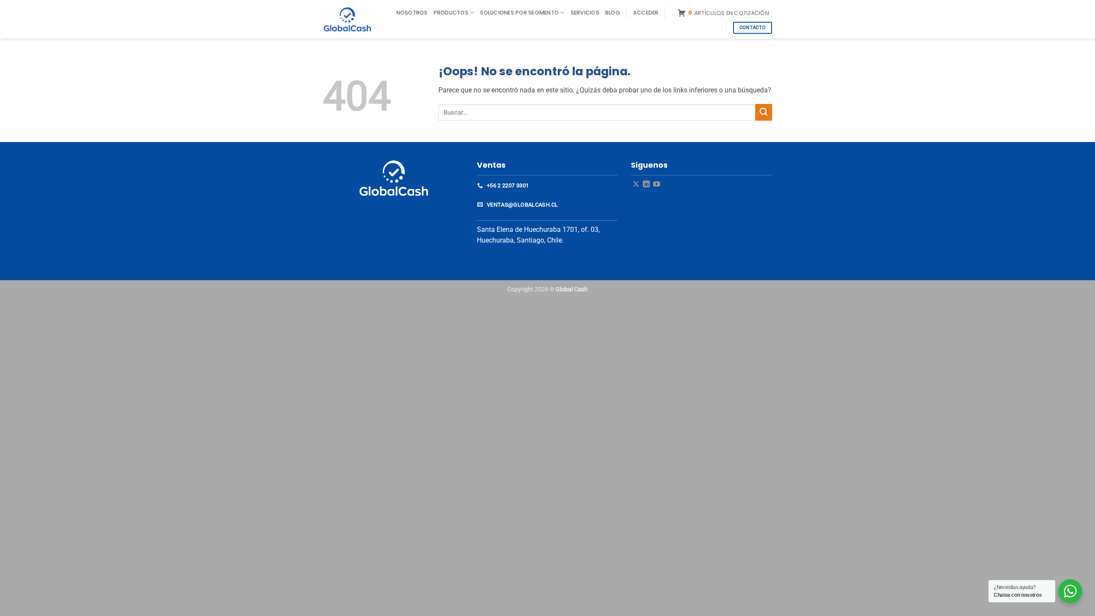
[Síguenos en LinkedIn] (646, 184)
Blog (612, 12)
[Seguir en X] (636, 184)
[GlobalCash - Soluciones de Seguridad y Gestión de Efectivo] (352, 19)
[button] (646, 13)
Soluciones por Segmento (519, 12)
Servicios (585, 12)
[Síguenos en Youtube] (656, 184)
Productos (451, 12)
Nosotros (412, 12)
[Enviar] (763, 112)
